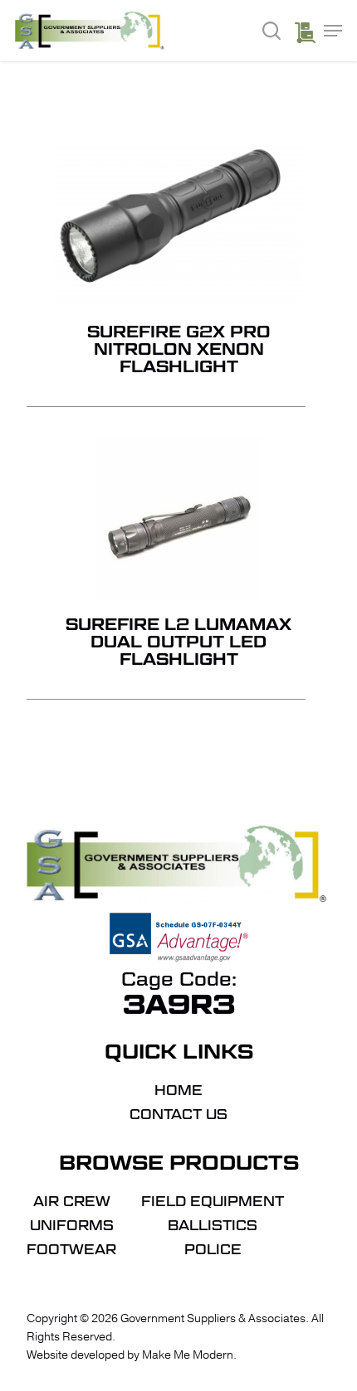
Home (178, 1091)
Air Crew (71, 1202)
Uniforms (72, 1226)
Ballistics (212, 1226)
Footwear (71, 1250)
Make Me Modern (187, 1355)
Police (213, 1250)
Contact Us (178, 1115)
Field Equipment (212, 1202)
